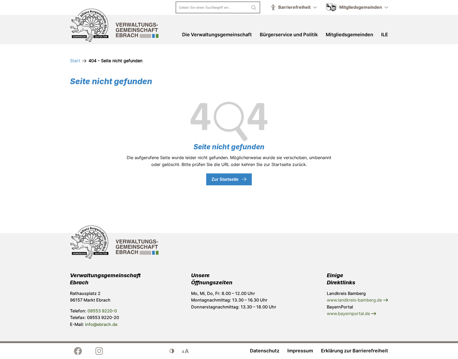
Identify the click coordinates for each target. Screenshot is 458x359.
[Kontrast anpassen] (172, 351)
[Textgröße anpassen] (185, 351)
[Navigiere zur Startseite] (114, 26)
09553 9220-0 (102, 310)
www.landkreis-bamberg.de (355, 300)
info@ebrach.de (101, 324)
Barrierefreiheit (294, 7)
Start (75, 60)
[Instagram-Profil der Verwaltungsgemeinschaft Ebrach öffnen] (99, 351)
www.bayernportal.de (349, 313)
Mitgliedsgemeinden (360, 7)
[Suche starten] (253, 7)
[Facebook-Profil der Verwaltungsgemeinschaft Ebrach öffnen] (78, 351)
